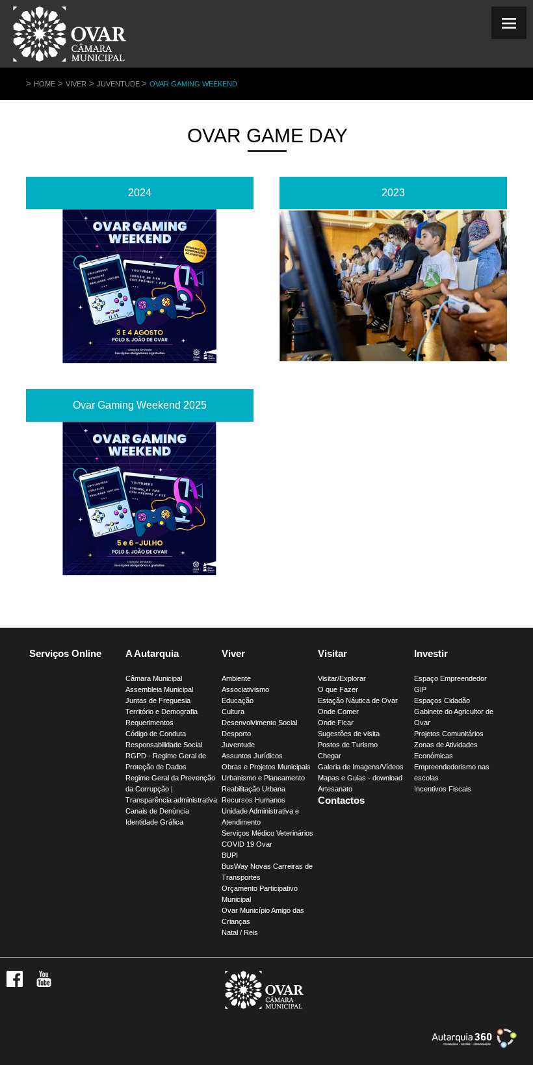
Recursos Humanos (253, 800)
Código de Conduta (155, 734)
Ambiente (236, 678)
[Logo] (264, 1006)
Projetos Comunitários (449, 734)
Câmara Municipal (153, 678)
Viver (76, 84)
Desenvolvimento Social (259, 722)
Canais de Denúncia (157, 811)
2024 (139, 192)
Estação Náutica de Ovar (358, 700)
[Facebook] (14, 984)
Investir (431, 653)
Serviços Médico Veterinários (267, 833)
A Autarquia (152, 653)
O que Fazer (338, 689)
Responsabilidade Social (163, 745)
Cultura (233, 711)
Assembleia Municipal (159, 689)
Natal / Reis (240, 932)
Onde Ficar (336, 722)
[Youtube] (44, 984)
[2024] (140, 286)
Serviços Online (65, 653)
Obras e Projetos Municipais (266, 767)
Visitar (332, 653)
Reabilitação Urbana (253, 789)
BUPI (230, 855)
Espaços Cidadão (442, 700)
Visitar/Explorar (342, 678)
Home (44, 84)
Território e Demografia (161, 711)
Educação (238, 700)
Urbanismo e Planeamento (263, 778)
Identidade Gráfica (154, 822)
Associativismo (245, 689)
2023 (393, 192)
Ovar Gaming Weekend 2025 (140, 405)
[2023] (393, 286)
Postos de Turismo (348, 745)
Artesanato (335, 789)
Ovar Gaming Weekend (193, 84)
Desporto (236, 734)
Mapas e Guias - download (360, 778)
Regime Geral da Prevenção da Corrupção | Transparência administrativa (171, 789)
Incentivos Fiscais (442, 789)
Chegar (329, 756)
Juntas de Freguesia (157, 700)
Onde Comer (338, 711)
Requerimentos (149, 722)
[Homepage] (69, 61)
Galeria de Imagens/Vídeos (361, 767)
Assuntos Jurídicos (252, 756)
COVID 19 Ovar (247, 844)
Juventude (119, 84)
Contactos (341, 800)
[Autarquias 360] (474, 1045)
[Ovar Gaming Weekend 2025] (140, 499)
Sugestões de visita (349, 734)
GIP (420, 689)
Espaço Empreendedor (450, 678)
